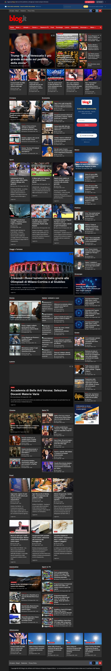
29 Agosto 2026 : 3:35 (45, 184)
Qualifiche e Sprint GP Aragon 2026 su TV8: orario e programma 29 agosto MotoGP (63, 611)
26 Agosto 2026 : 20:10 (60, 422)
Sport (12, 174)
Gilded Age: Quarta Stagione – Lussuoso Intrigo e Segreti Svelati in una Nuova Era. (25, 428)
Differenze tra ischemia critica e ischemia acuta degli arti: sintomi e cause (63, 306)
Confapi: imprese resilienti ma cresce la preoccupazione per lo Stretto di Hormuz (62, 139)
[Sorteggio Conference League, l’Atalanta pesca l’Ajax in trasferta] (19, 211)
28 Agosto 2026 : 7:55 (60, 357)
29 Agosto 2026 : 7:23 (72, 91)
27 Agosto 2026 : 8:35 (59, 545)
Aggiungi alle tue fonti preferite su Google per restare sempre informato (27, 2)
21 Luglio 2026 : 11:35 (60, 471)
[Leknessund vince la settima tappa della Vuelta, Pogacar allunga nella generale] (19, 169)
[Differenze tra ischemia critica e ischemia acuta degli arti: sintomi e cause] (47, 306)
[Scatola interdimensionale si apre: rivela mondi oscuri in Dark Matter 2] (14, 452)
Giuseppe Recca (15, 65)
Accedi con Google (87, 135)
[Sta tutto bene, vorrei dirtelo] (83, 55)
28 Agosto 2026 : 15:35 (91, 244)
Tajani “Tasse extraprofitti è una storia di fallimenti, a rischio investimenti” (92, 239)
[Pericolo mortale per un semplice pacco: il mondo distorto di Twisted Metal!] (14, 440)
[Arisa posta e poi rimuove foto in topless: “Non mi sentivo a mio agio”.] (83, 64)
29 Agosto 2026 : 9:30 (91, 220)
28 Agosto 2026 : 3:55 (60, 156)
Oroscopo (83, 27)
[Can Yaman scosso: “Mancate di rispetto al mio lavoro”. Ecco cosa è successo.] (83, 46)
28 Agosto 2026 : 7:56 (60, 346)
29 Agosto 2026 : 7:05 (91, 374)
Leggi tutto (13, 199)
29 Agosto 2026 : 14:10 (66, 579)
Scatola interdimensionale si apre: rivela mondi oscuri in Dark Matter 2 (30, 450)
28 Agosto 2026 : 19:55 (66, 614)
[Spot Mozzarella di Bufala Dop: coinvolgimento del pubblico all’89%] (41, 485)
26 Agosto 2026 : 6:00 (95, 329)
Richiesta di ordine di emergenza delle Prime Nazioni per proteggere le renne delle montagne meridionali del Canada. (92, 355)
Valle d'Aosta (51, 642)
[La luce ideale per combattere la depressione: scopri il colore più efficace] (47, 342)
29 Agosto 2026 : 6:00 (86, 292)
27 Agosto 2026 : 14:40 (38, 545)
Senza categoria (52, 78)
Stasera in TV (44, 27)
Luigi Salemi (89, 345)
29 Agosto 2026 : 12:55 (25, 319)
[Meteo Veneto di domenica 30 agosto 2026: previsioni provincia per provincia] (37, 638)
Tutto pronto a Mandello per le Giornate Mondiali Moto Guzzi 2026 (30, 596)
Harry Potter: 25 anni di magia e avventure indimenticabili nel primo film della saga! (63, 442)
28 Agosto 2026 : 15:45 (16, 227)
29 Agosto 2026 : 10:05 (60, 110)
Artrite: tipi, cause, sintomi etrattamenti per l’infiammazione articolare (61, 329)
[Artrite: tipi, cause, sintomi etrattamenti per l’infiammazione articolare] (47, 330)
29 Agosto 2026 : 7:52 (60, 334)
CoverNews (89, 668)
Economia (56, 101)
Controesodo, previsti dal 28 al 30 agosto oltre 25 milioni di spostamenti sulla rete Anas (38, 278)
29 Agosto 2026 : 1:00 (91, 389)
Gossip (89, 34)
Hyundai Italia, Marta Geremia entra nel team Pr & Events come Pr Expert (30, 607)
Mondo (12, 52)
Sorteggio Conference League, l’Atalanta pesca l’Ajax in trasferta (18, 222)
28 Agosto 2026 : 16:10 (60, 144)
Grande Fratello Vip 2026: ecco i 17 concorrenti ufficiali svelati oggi (18, 84)
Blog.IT (24, 342)
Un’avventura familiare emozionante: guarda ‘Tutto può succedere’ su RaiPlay (29, 462)
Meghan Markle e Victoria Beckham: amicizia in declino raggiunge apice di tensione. (93, 39)
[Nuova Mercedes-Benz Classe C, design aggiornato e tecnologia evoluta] (14, 619)
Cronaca (13, 111)
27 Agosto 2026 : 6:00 (95, 317)
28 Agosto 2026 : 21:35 (59, 187)
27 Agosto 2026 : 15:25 (16, 545)
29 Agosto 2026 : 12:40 (22, 119)
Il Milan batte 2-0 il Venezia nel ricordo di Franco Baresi (41, 180)
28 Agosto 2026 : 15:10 (38, 501)
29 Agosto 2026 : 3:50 (33, 153)
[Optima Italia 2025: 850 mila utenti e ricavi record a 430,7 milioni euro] (47, 129)
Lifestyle (25, 27)
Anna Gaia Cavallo (15, 88)
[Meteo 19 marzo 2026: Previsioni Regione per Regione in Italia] (79, 200)
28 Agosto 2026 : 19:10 (91, 400)
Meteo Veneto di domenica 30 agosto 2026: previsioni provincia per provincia (36, 648)
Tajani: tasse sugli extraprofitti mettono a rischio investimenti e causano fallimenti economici (63, 105)
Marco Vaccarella (59, 108)
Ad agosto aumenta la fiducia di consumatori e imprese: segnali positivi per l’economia (63, 116)
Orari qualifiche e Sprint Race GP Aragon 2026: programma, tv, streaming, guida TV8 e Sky (62, 622)
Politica (86, 211)
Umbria (68, 642)
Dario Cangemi (26, 443)
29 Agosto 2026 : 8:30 (26, 397)
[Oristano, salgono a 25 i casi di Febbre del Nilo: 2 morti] (14, 139)
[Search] (101, 27)
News (17, 27)
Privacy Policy (31, 10)
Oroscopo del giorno (80, 284)
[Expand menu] (20, 27)
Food (52, 27)
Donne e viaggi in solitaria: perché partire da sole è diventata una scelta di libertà (30, 327)
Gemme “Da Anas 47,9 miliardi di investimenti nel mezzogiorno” (30, 149)
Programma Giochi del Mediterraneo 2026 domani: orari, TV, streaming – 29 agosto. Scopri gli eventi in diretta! (62, 599)
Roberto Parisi (15, 186)
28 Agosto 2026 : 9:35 (45, 227)
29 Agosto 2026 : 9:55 (33, 131)
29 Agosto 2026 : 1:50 (66, 604)
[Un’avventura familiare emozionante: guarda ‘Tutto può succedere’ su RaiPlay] (14, 463)
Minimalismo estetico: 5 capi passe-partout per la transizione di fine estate (30, 349)
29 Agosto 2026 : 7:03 (32, 342)
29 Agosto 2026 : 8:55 (35, 91)
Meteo (92, 27)
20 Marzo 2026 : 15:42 (91, 181)
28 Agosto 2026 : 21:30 (33, 600)
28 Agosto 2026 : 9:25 (91, 257)
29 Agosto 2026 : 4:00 (60, 121)
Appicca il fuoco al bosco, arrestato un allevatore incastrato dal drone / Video (29, 127)
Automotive (74, 27)
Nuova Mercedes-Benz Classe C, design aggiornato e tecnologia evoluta (30, 618)
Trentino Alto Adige (90, 642)
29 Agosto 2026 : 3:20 (24, 65)
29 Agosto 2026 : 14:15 (91, 346)
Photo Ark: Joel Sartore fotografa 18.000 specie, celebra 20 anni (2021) (92, 395)
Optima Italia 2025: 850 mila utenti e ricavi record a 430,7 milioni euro (62, 128)
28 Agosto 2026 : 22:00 (60, 133)
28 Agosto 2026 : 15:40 (33, 611)
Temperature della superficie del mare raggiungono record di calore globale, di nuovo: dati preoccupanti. (92, 382)
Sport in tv (56, 570)
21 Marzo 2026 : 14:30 (87, 168)
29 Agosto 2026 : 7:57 (60, 311)
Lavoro (67, 27)
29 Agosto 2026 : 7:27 (53, 91)
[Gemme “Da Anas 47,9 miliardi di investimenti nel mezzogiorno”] (14, 150)
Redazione (23, 10)
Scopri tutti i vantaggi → (86, 139)
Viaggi (12, 271)
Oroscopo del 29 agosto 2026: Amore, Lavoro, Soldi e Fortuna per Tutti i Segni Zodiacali (88, 289)
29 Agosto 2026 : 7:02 (27, 354)
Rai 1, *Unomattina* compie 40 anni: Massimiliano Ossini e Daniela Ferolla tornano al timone (92, 86)
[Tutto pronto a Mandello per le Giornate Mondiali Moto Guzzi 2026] (14, 597)
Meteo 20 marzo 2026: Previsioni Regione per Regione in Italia (91, 187)
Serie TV (56, 425)
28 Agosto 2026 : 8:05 (59, 503)
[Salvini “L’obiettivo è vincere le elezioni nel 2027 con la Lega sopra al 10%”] (79, 265)
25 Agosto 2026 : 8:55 (60, 435)
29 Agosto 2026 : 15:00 (35, 653)
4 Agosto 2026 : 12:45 (60, 447)
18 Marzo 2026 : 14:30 (91, 204)
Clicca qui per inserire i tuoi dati (96, 6)
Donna (34, 27)
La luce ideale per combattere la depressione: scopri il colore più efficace (63, 341)
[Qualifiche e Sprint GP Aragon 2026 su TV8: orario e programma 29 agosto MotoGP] (47, 611)
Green (77, 162)
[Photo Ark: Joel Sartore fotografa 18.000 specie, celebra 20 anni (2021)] (79, 396)
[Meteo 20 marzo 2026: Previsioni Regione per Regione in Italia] (79, 188)
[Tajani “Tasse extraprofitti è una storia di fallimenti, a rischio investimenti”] (79, 240)
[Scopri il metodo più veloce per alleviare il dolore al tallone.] (47, 318)
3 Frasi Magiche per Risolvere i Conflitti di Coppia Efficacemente (30, 339)
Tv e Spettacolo (14, 78)
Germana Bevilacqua (27, 330)
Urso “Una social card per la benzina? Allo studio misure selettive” (92, 215)
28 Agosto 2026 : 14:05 (66, 625)
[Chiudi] (105, 2)
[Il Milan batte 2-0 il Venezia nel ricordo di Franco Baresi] (41, 169)
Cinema (12, 423)
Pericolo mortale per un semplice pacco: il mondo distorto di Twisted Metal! (29, 439)
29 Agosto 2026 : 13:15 (91, 361)
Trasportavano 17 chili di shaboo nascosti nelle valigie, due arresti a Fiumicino (23, 115)
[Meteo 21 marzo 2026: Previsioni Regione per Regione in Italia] (79, 177)
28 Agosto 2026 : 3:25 (33, 622)
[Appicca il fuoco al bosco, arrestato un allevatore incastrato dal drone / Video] (14, 128)
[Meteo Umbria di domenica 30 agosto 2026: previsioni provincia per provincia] (74, 638)
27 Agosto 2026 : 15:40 (25, 284)
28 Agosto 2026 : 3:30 (67, 227)
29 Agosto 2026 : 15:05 (16, 89)
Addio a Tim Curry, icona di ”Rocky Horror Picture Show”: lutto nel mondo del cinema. (63, 417)
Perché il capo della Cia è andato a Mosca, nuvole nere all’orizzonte (30, 59)
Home (12, 27)
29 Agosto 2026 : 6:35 (33, 141)
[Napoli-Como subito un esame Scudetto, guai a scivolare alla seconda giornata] (63, 169)
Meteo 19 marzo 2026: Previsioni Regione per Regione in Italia (91, 199)
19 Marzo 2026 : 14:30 (91, 192)
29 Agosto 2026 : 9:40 (23, 186)
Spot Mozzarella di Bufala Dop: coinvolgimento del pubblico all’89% (40, 496)
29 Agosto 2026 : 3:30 (22, 588)
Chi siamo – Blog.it (14, 10)
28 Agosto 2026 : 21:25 (91, 233)
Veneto (31, 642)
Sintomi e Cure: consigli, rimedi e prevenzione (61, 302)
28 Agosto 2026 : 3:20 (91, 269)
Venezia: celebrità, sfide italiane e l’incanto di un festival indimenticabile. (63, 453)
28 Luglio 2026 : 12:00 (60, 458)
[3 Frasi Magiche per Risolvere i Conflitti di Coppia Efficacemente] (14, 339)
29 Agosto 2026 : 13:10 (71, 48)
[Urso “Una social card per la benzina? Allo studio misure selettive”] (79, 216)
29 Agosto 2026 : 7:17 (91, 93)
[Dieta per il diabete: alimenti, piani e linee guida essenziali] (47, 354)
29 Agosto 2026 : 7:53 (27, 332)
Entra (86, 125)
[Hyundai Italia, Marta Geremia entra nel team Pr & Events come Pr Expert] (14, 608)
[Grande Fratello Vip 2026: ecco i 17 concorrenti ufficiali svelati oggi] (18, 75)
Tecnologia (59, 27)
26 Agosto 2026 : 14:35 (27, 467)
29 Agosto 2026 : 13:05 (71, 65)
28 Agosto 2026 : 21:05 (16, 503)
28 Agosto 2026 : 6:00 (95, 305)
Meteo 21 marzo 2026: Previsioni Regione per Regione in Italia (91, 176)
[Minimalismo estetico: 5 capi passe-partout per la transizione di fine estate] (14, 350)
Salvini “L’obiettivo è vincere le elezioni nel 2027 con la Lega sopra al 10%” (92, 264)
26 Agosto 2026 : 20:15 (27, 456)
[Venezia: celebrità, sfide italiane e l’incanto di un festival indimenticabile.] (47, 454)
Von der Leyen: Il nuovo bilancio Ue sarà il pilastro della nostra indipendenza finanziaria (63, 150)
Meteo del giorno (84, 162)
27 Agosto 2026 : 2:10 (27, 444)
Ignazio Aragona (62, 48)
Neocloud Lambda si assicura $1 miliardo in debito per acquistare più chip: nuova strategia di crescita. (66, 60)
